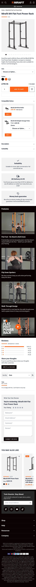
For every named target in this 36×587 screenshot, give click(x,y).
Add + (8, 114)
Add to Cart (19, 89)
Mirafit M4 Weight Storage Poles (20, 121)
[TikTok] (22, 509)
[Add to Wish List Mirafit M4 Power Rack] (19, 456)
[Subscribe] (30, 503)
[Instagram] (11, 509)
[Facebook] (6, 509)
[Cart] (34, 2)
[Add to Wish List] (32, 89)
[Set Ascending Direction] (32, 375)
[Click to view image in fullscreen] (18, 35)
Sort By (5, 375)
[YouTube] (17, 509)
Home (2, 10)
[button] (16, 346)
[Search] (5, 2)
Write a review (9, 367)
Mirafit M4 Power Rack (11, 478)
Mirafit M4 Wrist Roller (17, 107)
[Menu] (2, 2)
